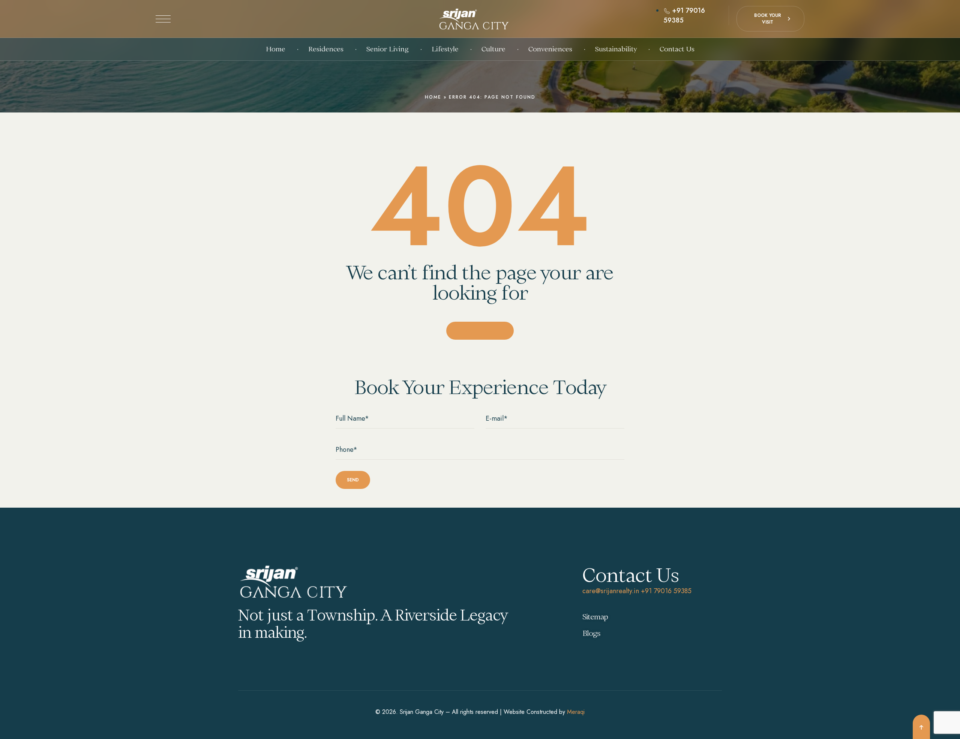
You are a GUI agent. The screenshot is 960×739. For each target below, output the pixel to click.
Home (433, 97)
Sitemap (595, 617)
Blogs (591, 633)
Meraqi (576, 712)
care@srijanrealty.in (610, 591)
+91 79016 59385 (666, 591)
